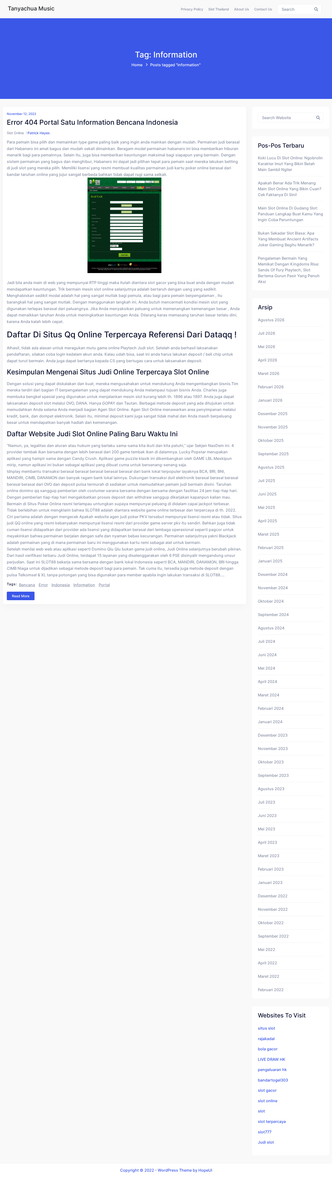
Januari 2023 (270, 882)
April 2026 (267, 360)
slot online (267, 1100)
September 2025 (273, 453)
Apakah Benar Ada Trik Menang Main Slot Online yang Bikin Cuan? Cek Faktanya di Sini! (289, 188)
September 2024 (273, 614)
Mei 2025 (266, 507)
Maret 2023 (268, 855)
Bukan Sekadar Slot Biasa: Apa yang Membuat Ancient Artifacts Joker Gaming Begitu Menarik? (288, 239)
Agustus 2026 (271, 319)
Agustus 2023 (271, 788)
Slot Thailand (218, 9)
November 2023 (273, 748)
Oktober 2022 (271, 922)
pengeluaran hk (272, 1069)
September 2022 (273, 936)
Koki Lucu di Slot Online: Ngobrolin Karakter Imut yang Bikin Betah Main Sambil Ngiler (290, 163)
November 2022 (273, 909)
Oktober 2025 (271, 440)
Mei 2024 (266, 668)
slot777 (264, 1132)
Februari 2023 (271, 869)
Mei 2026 (266, 346)
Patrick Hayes (38, 133)
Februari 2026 (271, 386)
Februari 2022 (271, 989)
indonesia (61, 584)
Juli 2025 (266, 480)
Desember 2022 (273, 895)
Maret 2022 (268, 976)
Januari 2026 (270, 400)
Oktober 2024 (271, 601)
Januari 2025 (270, 561)
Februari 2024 (271, 708)
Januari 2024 (270, 721)
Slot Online (15, 133)
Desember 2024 (273, 574)
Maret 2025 (268, 534)
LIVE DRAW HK (271, 1059)
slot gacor (267, 1090)
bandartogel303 (273, 1080)
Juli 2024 (266, 641)
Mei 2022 (266, 949)
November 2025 (273, 427)
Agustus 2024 (271, 628)
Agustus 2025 (271, 467)
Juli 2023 (266, 802)
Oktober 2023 (271, 761)
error (43, 584)
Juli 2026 (266, 333)
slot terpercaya (272, 1121)
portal (104, 584)
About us (241, 9)
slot (261, 1111)
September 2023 (273, 775)
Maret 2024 (268, 695)
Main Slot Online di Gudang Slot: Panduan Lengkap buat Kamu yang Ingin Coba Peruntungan (290, 214)
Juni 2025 (267, 494)
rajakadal (266, 1038)
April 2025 (267, 520)
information (84, 584)
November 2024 (273, 587)
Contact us (263, 9)
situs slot (266, 1028)
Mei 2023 (266, 828)
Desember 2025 (273, 413)
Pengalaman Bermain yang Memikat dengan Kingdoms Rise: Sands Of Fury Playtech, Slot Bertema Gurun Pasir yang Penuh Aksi (289, 270)
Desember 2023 (273, 735)
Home (136, 64)
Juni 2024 (267, 654)
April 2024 (267, 681)
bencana (27, 584)
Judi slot (266, 1142)
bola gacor (268, 1048)
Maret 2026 (268, 373)
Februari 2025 (271, 547)
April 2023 (267, 842)
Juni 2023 (267, 815)
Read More (20, 596)
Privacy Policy (192, 9)
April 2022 (267, 962)
